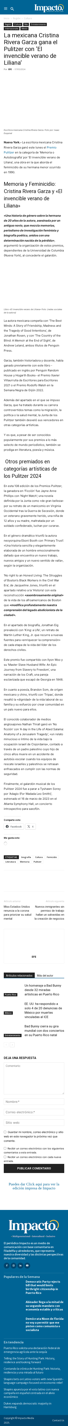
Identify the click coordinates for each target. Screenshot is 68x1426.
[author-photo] (34, 951)
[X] (16, 78)
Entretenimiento (38, 24)
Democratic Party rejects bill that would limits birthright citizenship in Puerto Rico (43, 1287)
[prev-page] (6, 1044)
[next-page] (12, 1044)
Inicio (6, 18)
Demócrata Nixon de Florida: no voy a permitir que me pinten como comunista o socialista (45, 1324)
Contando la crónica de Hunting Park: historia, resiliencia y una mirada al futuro (32, 1370)
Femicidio (52, 857)
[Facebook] (7, 78)
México (24, 28)
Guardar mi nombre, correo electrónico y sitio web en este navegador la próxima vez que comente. (33, 1136)
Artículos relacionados (19, 975)
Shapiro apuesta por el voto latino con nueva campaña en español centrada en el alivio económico (31, 1393)
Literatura (10, 861)
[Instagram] (13, 1266)
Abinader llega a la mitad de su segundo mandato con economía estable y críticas (44, 1305)
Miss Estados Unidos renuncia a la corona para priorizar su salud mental (17, 912)
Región (16, 18)
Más (26, 24)
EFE (10, 69)
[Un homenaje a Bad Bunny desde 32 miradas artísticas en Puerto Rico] (13, 990)
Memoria (24, 861)
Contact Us (58, 1420)
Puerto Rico (10, 994)
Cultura (28, 18)
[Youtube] (27, 1266)
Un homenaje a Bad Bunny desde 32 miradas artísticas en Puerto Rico (43, 990)
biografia (26, 857)
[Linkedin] (42, 78)
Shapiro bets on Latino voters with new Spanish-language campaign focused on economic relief (34, 1381)
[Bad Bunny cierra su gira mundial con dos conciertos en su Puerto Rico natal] (13, 1030)
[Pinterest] (25, 78)
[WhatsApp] (33, 78)
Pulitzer (38, 861)
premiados (31, 462)
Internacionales (11, 28)
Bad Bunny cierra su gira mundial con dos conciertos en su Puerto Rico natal (44, 1030)
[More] (51, 78)
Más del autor (45, 975)
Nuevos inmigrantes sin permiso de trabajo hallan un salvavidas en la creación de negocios (49, 912)
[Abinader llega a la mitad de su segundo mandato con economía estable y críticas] (13, 1306)
